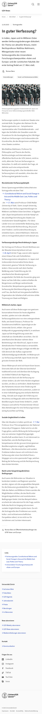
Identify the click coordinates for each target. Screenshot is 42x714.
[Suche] (33, 4)
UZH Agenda (8, 597)
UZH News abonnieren (11, 629)
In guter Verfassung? (25, 17)
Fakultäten (7, 593)
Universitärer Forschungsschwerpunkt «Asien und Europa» (19, 566)
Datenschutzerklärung (31, 711)
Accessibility (19, 711)
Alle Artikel (12, 17)
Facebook (9, 668)
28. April (7, 253)
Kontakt (12, 711)
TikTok (8, 672)
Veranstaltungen (8, 77)
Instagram (10, 663)
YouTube (9, 677)
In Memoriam (8, 612)
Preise (6, 604)
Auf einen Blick (9, 589)
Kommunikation (9, 646)
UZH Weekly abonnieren (12, 625)
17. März (11, 202)
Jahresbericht (8, 601)
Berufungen (8, 608)
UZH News (6, 10)
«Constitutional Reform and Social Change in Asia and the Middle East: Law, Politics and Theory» (21, 196)
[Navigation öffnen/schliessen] (38, 4)
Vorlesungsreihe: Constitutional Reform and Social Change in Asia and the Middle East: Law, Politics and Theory (21, 559)
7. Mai (37, 422)
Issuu (8, 681)
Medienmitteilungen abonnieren (15, 633)
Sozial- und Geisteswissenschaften (28, 77)
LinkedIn (9, 659)
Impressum (5, 711)
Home (3, 17)
